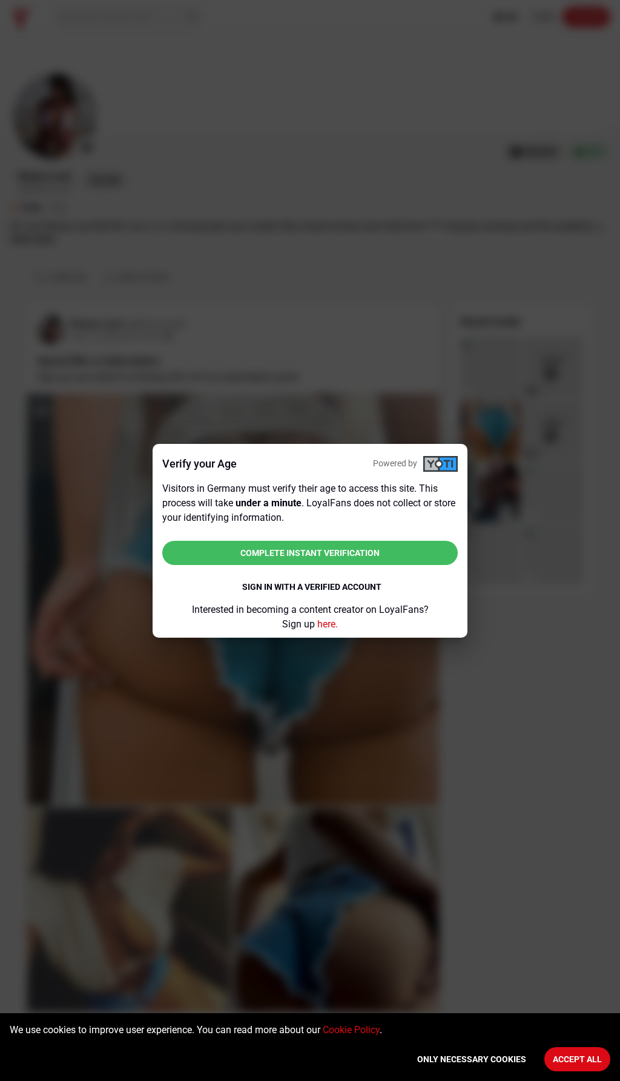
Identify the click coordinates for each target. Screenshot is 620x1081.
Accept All (577, 1059)
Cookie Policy (351, 1030)
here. (327, 624)
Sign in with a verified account (311, 587)
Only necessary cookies (471, 1059)
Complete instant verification (310, 553)
